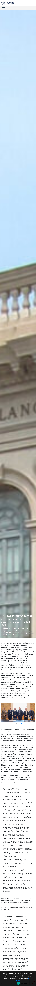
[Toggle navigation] (31, 8)
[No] (34, 978)
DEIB (21, 723)
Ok (18, 983)
